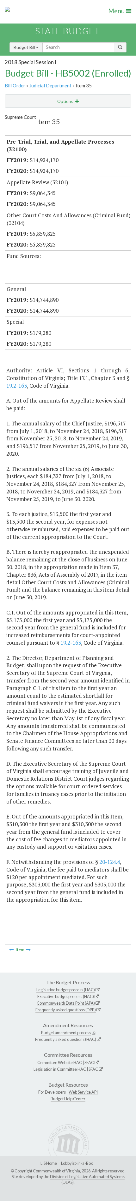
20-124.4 (109, 861)
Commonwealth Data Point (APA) (66, 1003)
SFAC (89, 1062)
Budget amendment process (66, 1032)
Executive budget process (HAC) (65, 996)
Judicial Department (50, 85)
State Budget (67, 31)
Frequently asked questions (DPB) (65, 1009)
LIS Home (48, 1163)
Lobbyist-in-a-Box (77, 1163)
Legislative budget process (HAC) (65, 989)
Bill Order (15, 85)
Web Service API (83, 1092)
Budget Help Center (68, 1098)
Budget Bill (25, 47)
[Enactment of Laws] (11, 949)
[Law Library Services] (28, 949)
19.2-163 (16, 385)
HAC (77, 1062)
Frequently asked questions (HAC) (65, 1039)
